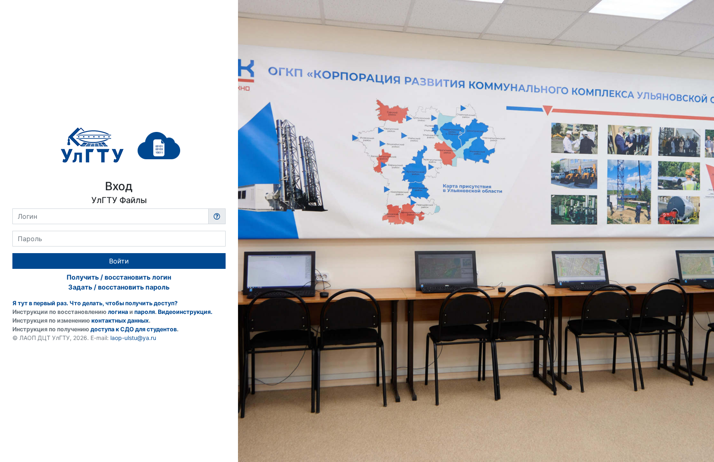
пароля (144, 311)
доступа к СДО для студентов (133, 329)
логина (118, 311)
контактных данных (120, 320)
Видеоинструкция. (185, 311)
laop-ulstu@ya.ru (133, 337)
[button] (217, 216)
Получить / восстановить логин (119, 277)
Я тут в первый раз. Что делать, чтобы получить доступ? (95, 302)
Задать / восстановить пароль (118, 287)
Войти (119, 261)
